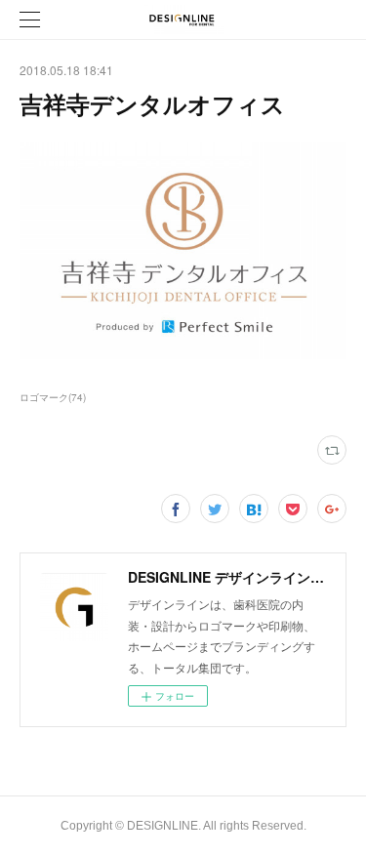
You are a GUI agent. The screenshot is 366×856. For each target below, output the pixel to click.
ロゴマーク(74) (53, 397)
